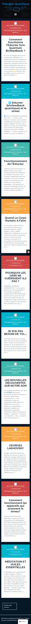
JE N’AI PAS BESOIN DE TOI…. (15, 333)
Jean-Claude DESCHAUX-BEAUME (15, 25)
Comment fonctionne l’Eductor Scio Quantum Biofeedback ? (15, 45)
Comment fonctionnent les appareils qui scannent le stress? (15, 506)
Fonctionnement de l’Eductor (15, 163)
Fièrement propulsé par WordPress (12, 618)
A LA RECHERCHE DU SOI (15, 265)
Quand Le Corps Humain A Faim (15, 219)
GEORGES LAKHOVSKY (15, 447)
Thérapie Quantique (15, 4)
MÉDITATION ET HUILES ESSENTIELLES (15, 564)
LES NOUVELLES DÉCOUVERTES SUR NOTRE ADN (15, 383)
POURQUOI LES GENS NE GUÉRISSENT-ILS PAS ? (15, 277)
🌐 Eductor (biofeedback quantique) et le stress (15, 107)
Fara (2, 620)
